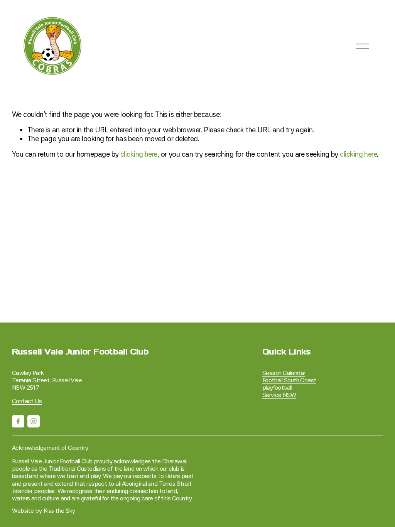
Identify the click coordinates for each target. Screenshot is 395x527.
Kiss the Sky (59, 511)
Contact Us (27, 401)
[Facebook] (18, 421)
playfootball (277, 387)
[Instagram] (33, 421)
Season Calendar (284, 373)
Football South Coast (289, 380)
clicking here (138, 154)
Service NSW (279, 395)
